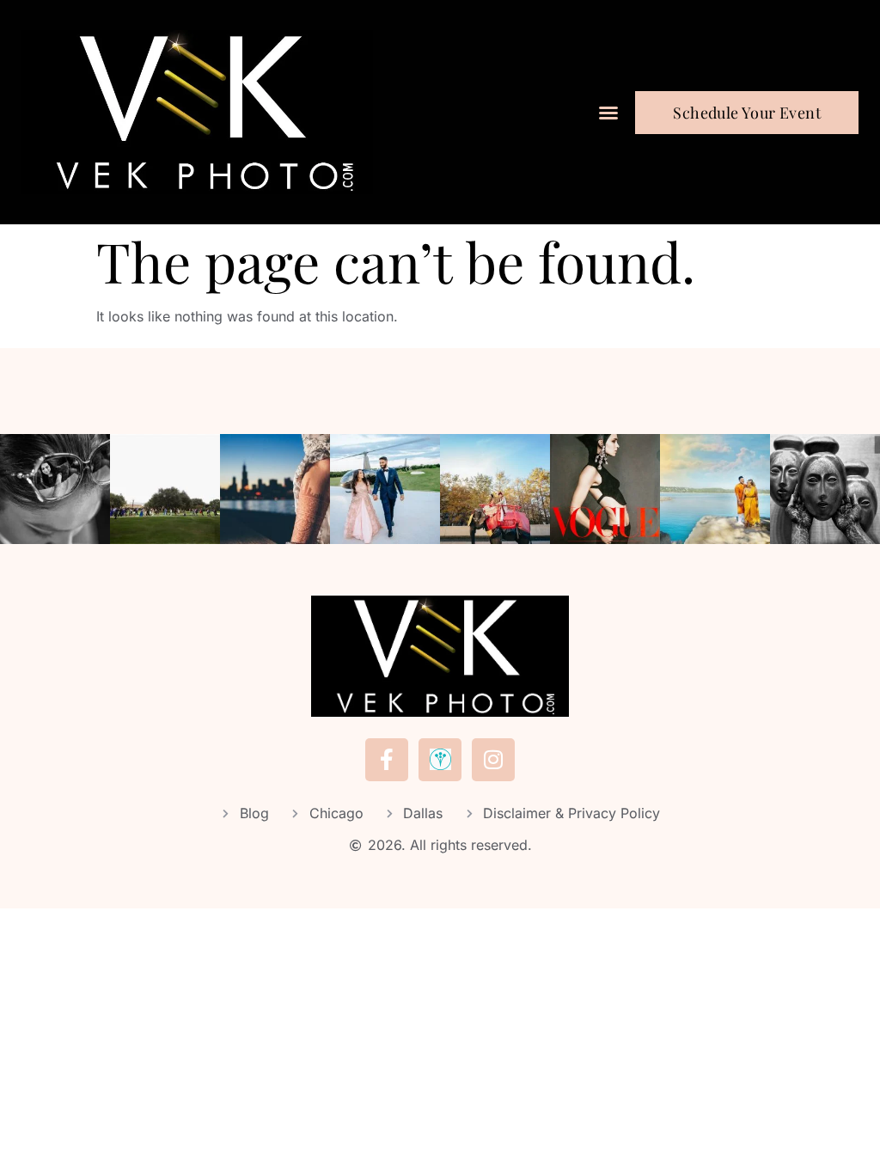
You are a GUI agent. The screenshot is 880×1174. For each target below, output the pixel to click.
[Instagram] (493, 759)
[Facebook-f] (386, 759)
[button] (608, 112)
